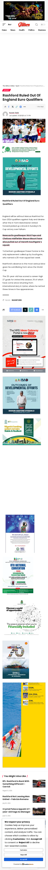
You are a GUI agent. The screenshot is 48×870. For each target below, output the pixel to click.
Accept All (23, 859)
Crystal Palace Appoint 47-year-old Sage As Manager (17, 810)
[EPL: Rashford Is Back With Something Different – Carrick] (39, 783)
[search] (36, 25)
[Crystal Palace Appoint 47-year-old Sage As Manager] (39, 811)
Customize (23, 850)
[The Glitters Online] (24, 24)
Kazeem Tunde (14, 113)
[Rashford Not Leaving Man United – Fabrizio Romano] (39, 799)
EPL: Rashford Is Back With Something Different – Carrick (16, 784)
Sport (6, 90)
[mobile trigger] (5, 24)
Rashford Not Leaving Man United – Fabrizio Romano (16, 798)
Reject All (23, 855)
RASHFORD (17, 300)
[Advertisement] (24, 58)
